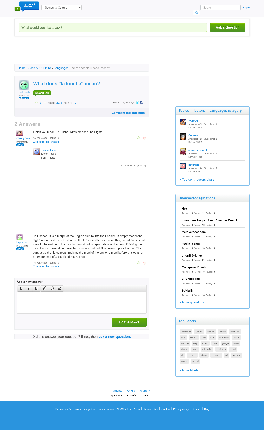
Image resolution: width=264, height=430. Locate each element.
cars (215, 343)
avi (226, 355)
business (221, 349)
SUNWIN (187, 290)
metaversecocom (194, 232)
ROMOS (193, 120)
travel (236, 337)
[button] (21, 288)
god (204, 337)
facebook (235, 331)
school (195, 361)
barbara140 (25, 92)
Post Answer (129, 322)
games (199, 331)
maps (195, 349)
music (205, 343)
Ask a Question (228, 27)
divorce (192, 355)
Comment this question (128, 112)
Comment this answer (46, 142)
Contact (165, 409)
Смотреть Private (194, 267)
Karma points (151, 409)
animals (211, 331)
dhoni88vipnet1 (193, 255)
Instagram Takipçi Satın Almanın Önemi (209, 220)
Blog (206, 409)
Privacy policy (181, 409)
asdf (183, 337)
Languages (61, 68)
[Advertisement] (89, 53)
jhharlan (193, 164)
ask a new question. (115, 336)
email (233, 349)
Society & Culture (39, 68)
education (207, 349)
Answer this (42, 93)
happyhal (21, 242)
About (137, 409)
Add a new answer (29, 281)
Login (246, 7)
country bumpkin (199, 150)
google (225, 343)
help (195, 343)
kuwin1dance (191, 243)
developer (186, 331)
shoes (184, 349)
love (212, 337)
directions (224, 337)
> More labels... (190, 370)
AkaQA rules (124, 409)
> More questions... (193, 302)
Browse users (63, 409)
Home (22, 68)
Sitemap (196, 409)
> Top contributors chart (197, 179)
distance (216, 355)
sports (184, 361)
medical (236, 355)
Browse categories (84, 409)
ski (182, 355)
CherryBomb (23, 138)
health (223, 331)
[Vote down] (45, 102)
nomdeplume (48, 150)
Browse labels (106, 409)
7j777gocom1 (191, 279)
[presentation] (21, 288)
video (236, 343)
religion (193, 337)
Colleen (193, 135)
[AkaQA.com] (26, 6)
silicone (185, 343)
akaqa (204, 355)
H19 (184, 208)
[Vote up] (36, 102)
